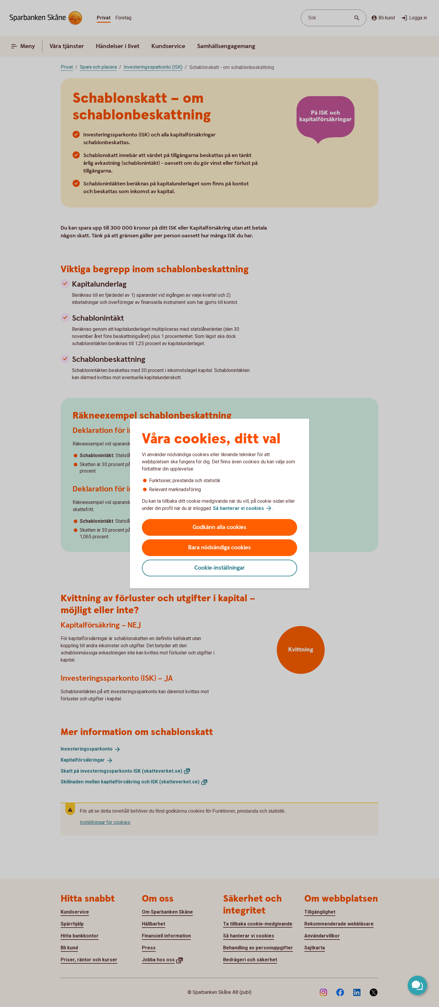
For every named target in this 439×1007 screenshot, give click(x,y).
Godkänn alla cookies (219, 527)
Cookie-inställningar (219, 568)
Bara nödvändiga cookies (219, 547)
